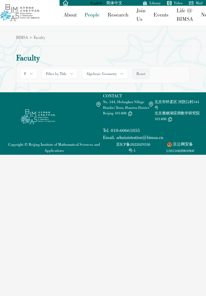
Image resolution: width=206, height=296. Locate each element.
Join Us (140, 15)
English (96, 3)
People (92, 14)
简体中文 (114, 3)
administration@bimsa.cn (139, 137)
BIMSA (22, 37)
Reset (140, 73)
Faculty (39, 37)
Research (118, 14)
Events (161, 14)
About (70, 14)
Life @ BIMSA (185, 15)
